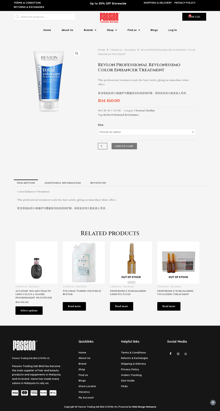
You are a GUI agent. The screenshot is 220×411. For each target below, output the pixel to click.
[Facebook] (170, 354)
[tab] (26, 183)
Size (100, 124)
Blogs (154, 30)
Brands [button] (88, 30)
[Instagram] (178, 354)
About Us (67, 30)
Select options (29, 310)
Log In (172, 30)
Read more (74, 306)
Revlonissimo (132, 115)
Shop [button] (110, 30)
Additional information (62, 183)
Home (47, 30)
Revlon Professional (113, 115)
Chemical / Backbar (123, 50)
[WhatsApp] (185, 354)
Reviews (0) (98, 183)
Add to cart (124, 146)
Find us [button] (132, 30)
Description (26, 183)
